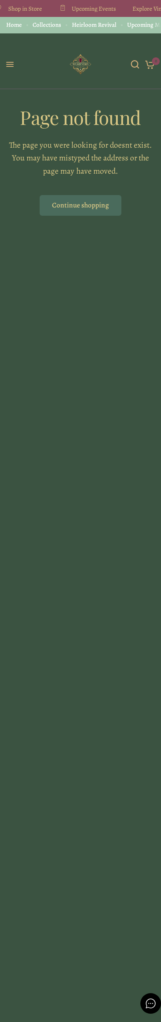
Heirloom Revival (94, 25)
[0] (148, 64)
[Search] (135, 64)
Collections (47, 25)
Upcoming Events (92, 8)
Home (14, 25)
